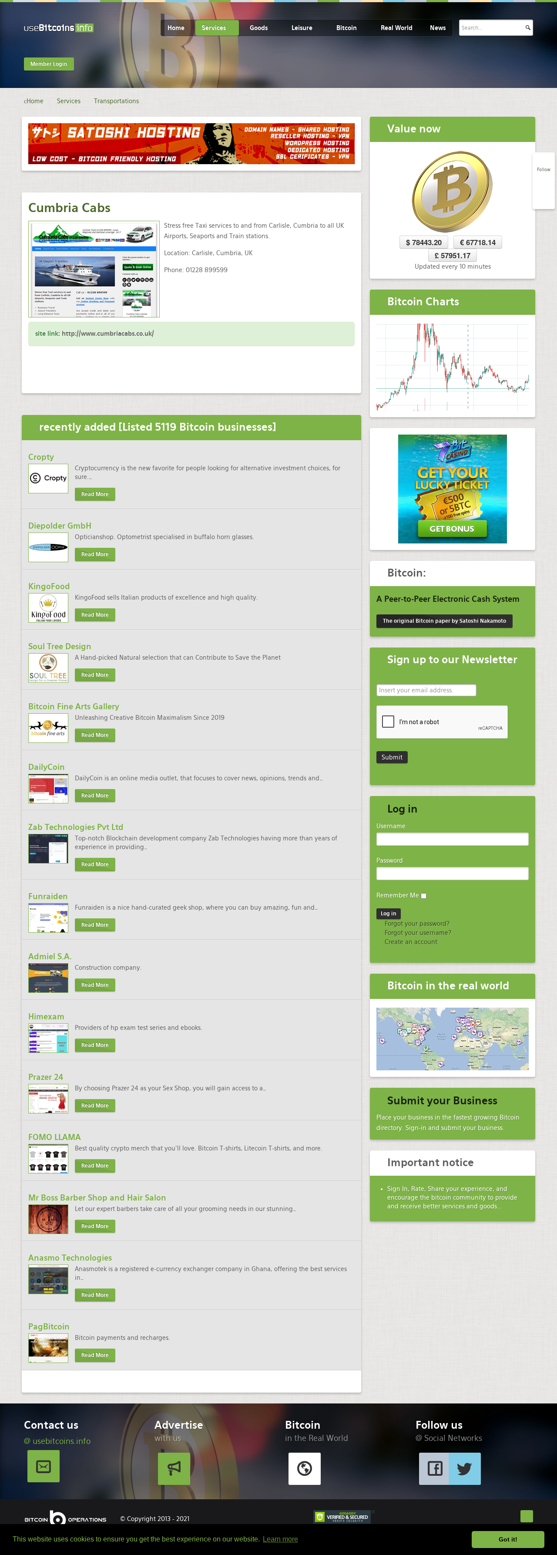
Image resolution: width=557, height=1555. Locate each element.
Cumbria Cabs (69, 207)
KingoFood (49, 586)
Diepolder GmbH (59, 525)
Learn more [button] (280, 1539)
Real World (397, 27)
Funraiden (48, 896)
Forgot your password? (416, 923)
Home (176, 27)
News (438, 27)
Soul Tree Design (59, 646)
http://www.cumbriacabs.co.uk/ (108, 333)
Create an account (410, 941)
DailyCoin (46, 767)
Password (389, 860)
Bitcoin (346, 27)
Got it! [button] (508, 1539)
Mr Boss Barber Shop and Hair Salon (97, 1197)
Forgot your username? (417, 932)
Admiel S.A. (50, 956)
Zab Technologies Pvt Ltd (76, 827)
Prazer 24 (46, 1077)
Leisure (302, 27)
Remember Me (397, 895)
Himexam (46, 1016)
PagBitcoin (49, 1326)
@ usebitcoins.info (57, 1441)
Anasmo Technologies (70, 1257)
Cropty (41, 457)
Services (214, 27)
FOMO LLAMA (54, 1137)
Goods (259, 27)
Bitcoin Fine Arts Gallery (73, 706)
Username (391, 826)
